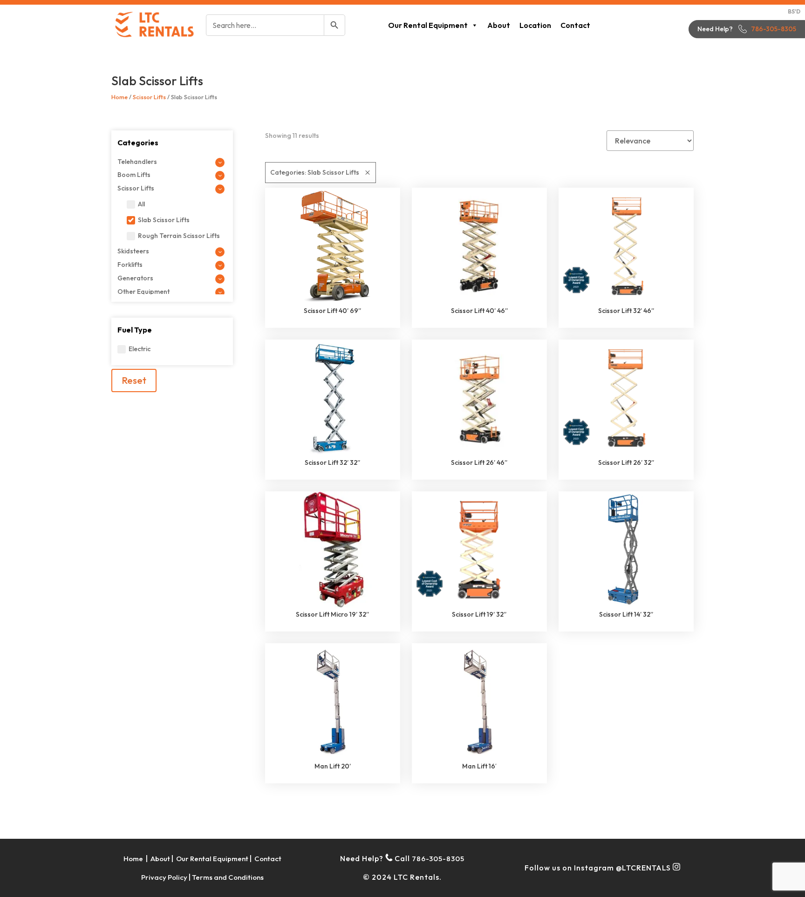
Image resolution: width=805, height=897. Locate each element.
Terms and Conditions (228, 877)
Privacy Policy (164, 877)
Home (119, 97)
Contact (575, 25)
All (141, 204)
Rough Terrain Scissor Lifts (179, 235)
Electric (139, 349)
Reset (134, 380)
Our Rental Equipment (428, 25)
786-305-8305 (773, 29)
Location (535, 25)
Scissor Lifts (149, 97)
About (498, 25)
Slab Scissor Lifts (164, 220)
